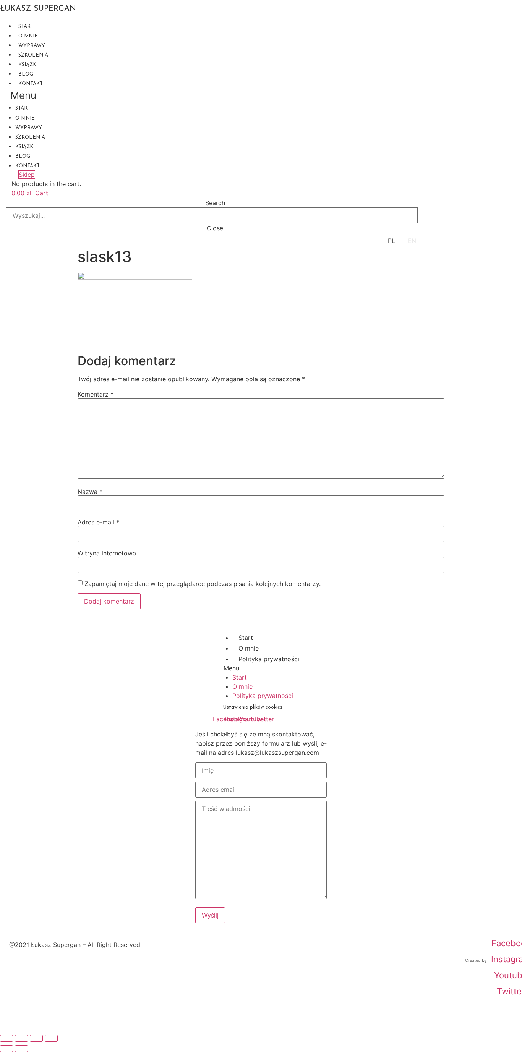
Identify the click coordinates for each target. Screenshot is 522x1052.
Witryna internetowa (107, 553)
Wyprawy (31, 45)
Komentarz (95, 394)
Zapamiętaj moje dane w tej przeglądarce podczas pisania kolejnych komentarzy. (202, 584)
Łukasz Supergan (38, 9)
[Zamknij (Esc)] (51, 1038)
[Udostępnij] (36, 1038)
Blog (25, 74)
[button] (209, 95)
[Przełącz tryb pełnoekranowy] (21, 1038)
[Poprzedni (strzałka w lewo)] (6, 1048)
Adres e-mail (98, 522)
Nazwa (90, 492)
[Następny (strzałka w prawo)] (21, 1048)
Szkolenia (33, 55)
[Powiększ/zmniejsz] (6, 1038)
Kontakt (30, 83)
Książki (28, 64)
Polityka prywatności (268, 659)
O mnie (28, 36)
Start (26, 26)
